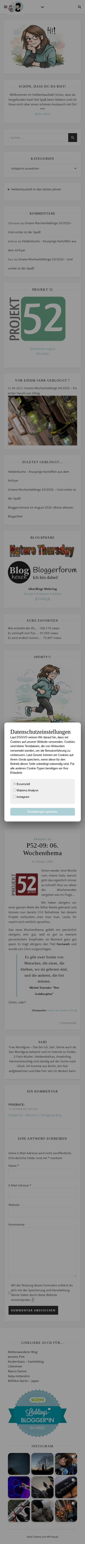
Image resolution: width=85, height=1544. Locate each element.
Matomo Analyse (27, 790)
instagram (22, 796)
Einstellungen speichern (43, 811)
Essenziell (23, 784)
